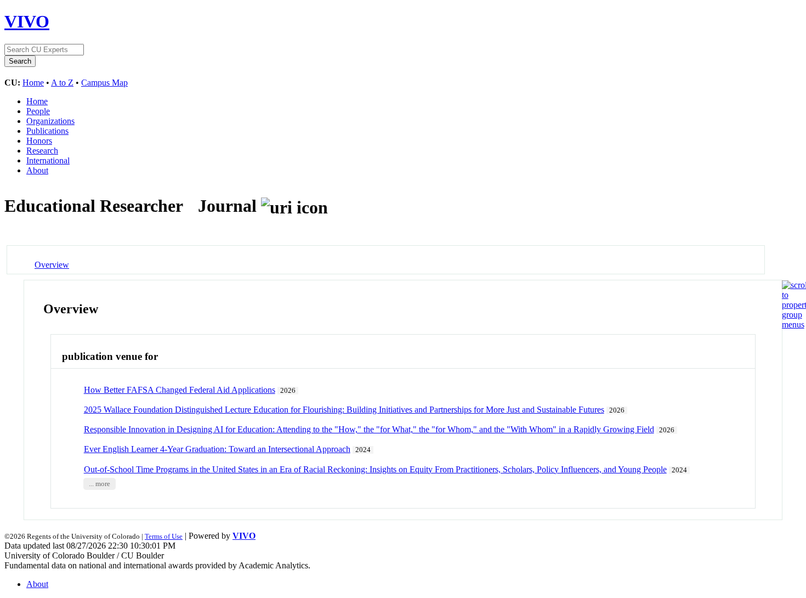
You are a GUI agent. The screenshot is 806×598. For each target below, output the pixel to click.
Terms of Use (164, 536)
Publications (47, 131)
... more (99, 484)
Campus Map (104, 82)
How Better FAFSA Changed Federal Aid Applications (179, 389)
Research (42, 150)
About (37, 170)
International (48, 160)
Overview (52, 264)
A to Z (62, 82)
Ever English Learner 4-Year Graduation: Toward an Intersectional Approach (217, 449)
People (38, 111)
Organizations (50, 121)
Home (33, 82)
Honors (39, 140)
